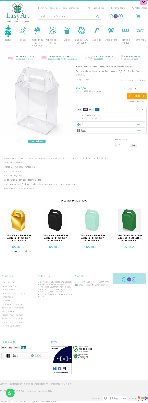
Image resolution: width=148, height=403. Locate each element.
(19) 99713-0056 (101, 282)
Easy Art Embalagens (137, 80)
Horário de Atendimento (12, 308)
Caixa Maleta (111, 67)
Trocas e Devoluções (10, 326)
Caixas (86, 67)
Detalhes (17, 249)
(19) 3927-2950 (83, 282)
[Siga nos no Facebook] (111, 16)
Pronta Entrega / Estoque (13, 322)
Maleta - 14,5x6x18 (125, 67)
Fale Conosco (141, 8)
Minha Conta (119, 8)
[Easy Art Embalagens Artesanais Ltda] (18, 12)
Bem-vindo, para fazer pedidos (59, 8)
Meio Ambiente (8, 311)
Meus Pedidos (97, 8)
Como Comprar (8, 290)
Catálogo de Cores (9, 286)
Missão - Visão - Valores (12, 315)
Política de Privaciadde (12, 318)
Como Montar (7, 297)
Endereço (5, 300)
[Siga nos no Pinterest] (120, 16)
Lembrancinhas (98, 67)
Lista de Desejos (38, 141)
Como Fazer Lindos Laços (13, 293)
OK (133, 145)
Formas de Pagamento (12, 304)
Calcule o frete (121, 139)
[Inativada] (61, 360)
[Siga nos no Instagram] (115, 16)
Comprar (136, 96)
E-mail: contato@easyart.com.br (92, 285)
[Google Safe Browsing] (80, 356)
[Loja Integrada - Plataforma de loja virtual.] (119, 398)
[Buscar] (97, 16)
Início (80, 67)
